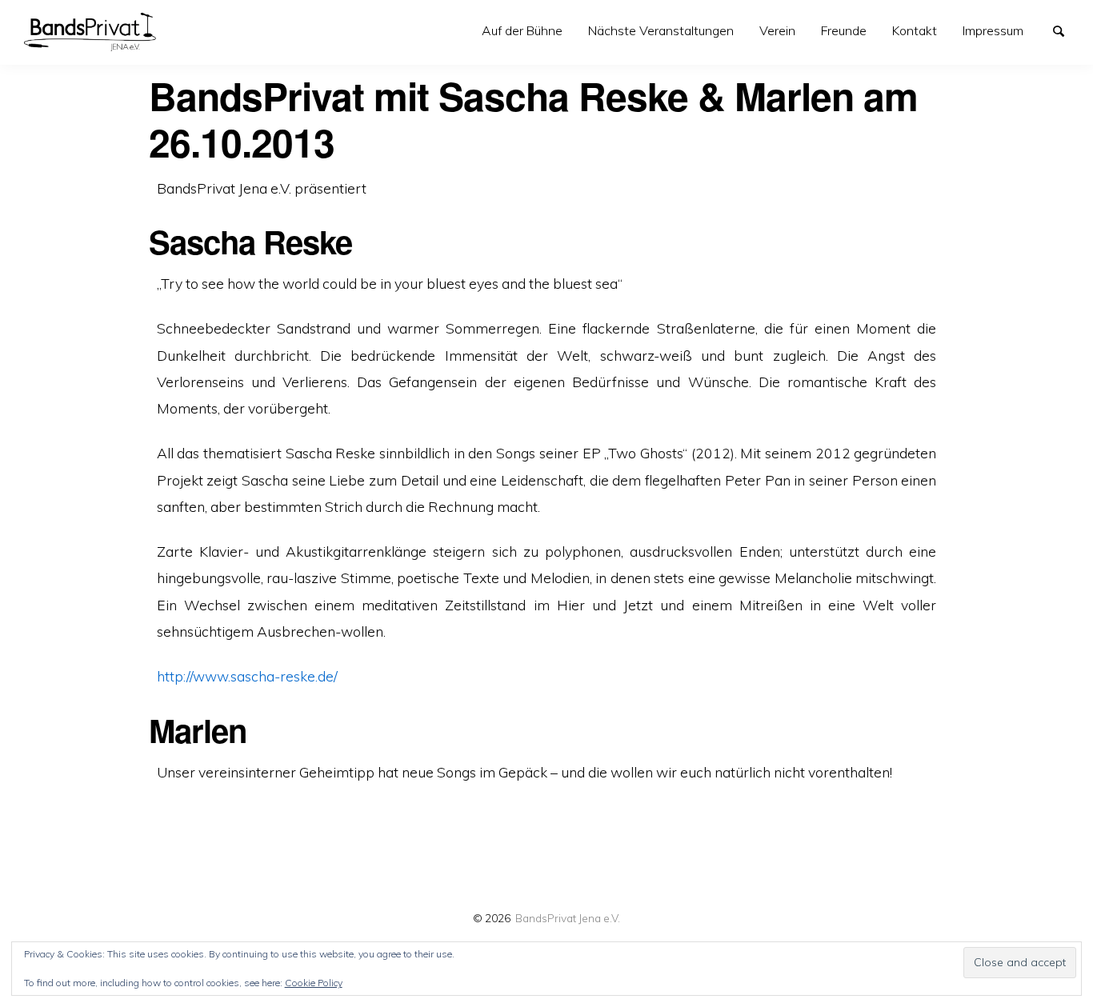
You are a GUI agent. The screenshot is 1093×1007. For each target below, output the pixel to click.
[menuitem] (522, 31)
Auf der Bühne (522, 30)
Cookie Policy (313, 983)
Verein (777, 30)
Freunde (844, 30)
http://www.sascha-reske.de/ (247, 676)
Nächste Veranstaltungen (661, 30)
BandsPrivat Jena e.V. (567, 918)
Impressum (993, 30)
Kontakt (914, 30)
